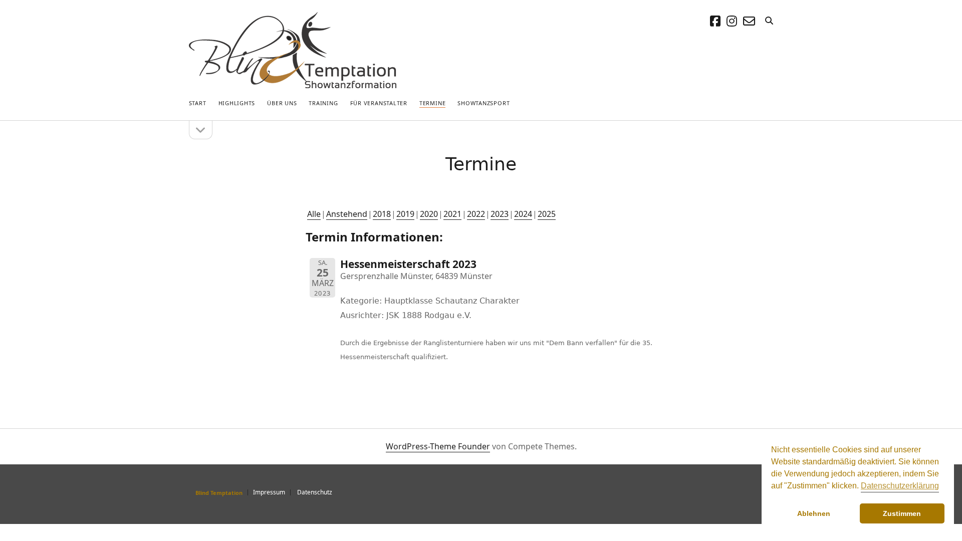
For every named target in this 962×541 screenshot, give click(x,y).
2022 (476, 213)
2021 (452, 213)
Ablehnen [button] (813, 513)
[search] (769, 21)
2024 (523, 213)
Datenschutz (314, 492)
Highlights (237, 103)
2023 (500, 213)
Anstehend (346, 213)
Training (323, 103)
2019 (405, 213)
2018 (382, 213)
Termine (432, 103)
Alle (314, 213)
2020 (429, 213)
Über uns (282, 103)
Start (197, 103)
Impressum (269, 492)
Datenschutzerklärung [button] (900, 485)
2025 (547, 213)
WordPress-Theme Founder (438, 446)
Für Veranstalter (378, 103)
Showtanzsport (483, 103)
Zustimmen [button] (902, 513)
